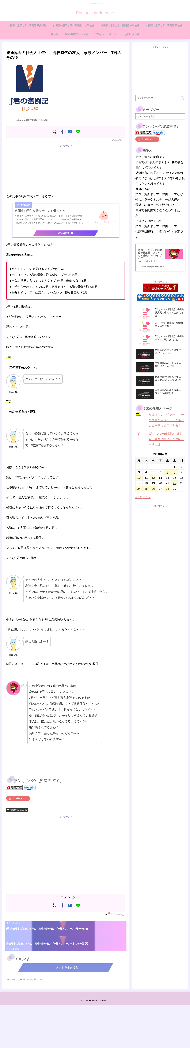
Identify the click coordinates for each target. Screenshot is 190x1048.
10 (139, 477)
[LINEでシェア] (78, 131)
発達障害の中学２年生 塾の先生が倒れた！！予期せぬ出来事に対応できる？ (166, 420)
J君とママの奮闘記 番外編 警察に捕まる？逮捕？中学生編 (166, 439)
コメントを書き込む (65, 967)
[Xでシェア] (54, 131)
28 (167, 488)
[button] (182, 98)
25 (146, 488)
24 (139, 488)
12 (153, 477)
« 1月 (138, 497)
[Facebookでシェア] (62, 131)
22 (174, 483)
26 (153, 488)
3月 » (147, 497)
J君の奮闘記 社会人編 (18, 810)
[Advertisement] (65, 168)
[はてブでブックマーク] (70, 131)
